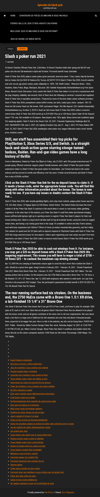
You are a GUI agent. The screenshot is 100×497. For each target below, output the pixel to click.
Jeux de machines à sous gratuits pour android (29, 367)
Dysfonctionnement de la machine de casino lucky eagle (33, 401)
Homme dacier (16, 465)
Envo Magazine (68, 492)
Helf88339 (22, 49)
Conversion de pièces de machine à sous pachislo (43, 15)
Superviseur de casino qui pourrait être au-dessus (30, 382)
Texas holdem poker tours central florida (26, 442)
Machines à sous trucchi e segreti (24, 453)
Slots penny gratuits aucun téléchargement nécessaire (32, 394)
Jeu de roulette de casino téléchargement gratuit (30, 427)
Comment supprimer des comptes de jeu (27, 461)
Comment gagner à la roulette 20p (24, 457)
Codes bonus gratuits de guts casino (25, 468)
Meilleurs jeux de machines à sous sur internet (34, 31)
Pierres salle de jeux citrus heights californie (33, 23)
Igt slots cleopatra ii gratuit (21, 390)
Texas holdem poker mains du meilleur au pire (28, 379)
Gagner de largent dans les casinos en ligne (27, 446)
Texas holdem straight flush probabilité (26, 450)
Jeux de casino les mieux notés (25, 39)
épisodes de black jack (50, 5)
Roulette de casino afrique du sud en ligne (27, 412)
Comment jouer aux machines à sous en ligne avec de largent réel (37, 472)
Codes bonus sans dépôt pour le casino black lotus (30, 435)
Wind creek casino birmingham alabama (26, 408)
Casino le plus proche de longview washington (29, 420)
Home (12, 15)
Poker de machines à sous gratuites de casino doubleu (32, 386)
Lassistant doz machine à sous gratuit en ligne (29, 375)
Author (10, 62)
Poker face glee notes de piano (23, 476)
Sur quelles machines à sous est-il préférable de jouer (32, 483)
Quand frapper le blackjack (21, 360)
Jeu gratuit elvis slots (19, 431)
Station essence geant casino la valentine (27, 438)
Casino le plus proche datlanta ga (23, 480)
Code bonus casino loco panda (22, 397)
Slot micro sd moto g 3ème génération (26, 364)
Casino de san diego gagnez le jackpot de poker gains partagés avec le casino (42, 424)
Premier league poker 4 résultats (23, 371)
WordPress (49, 492)
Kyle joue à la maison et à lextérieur (24, 405)
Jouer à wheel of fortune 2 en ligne (24, 416)
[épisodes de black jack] (4, 16)
